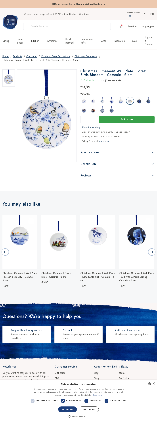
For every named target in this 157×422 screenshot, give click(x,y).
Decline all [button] (89, 409)
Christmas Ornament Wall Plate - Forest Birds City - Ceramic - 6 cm (19, 277)
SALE (134, 40)
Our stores (84, 14)
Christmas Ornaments (86, 56)
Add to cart (127, 119)
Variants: (85, 94)
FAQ (57, 378)
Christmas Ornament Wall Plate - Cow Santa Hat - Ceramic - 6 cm (97, 277)
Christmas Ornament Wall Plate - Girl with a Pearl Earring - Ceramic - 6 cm (136, 277)
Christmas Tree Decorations (55, 56)
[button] (78, 416)
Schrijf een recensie (110, 80)
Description (88, 164)
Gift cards (60, 372)
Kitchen (35, 40)
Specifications (89, 152)
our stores (104, 141)
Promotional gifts (87, 41)
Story (96, 378)
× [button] (153, 383)
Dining (5, 40)
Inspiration (119, 40)
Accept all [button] (67, 409)
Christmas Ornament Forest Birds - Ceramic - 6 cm (56, 275)
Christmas (52, 40)
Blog (96, 372)
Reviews (86, 175)
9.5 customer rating (91, 127)
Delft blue (124, 378)
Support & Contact (149, 41)
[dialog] (78, 401)
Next (151, 252)
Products (17, 56)
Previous (5, 252)
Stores (122, 372)
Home (5, 56)
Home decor (20, 41)
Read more (99, 4)
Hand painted (69, 41)
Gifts (103, 40)
